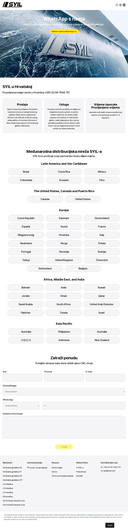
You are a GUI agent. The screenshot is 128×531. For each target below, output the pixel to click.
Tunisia (64, 312)
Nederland (26, 243)
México (102, 171)
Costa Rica (64, 171)
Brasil (26, 171)
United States (83, 199)
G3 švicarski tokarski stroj (14, 505)
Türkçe (26, 260)
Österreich (102, 260)
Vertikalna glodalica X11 (12, 480)
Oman (63, 295)
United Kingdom (64, 260)
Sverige (102, 251)
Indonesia (64, 340)
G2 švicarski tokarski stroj (14, 500)
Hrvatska (64, 234)
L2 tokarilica (8, 484)
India (63, 287)
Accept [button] (110, 525)
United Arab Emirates (101, 304)
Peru (101, 180)
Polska (102, 243)
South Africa (64, 304)
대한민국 (26, 340)
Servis (54, 472)
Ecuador (64, 180)
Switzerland (45, 268)
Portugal (26, 251)
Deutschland (102, 218)
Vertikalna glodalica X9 (12, 476)
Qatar (101, 295)
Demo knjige (57, 467)
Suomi (64, 226)
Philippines (64, 331)
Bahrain (26, 287)
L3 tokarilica (8, 488)
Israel (101, 312)
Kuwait (101, 287)
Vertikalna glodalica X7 (12, 472)
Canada (45, 199)
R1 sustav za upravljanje (37, 467)
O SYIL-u (80, 467)
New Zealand (102, 340)
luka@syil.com (109, 471)
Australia (26, 331)
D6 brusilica (8, 496)
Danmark (64, 218)
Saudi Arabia (26, 304)
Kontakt (79, 476)
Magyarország (26, 234)
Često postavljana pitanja (62, 476)
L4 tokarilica (8, 492)
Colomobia (26, 180)
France (102, 226)
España (26, 226)
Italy (102, 234)
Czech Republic (26, 218)
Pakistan (25, 312)
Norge (64, 243)
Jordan (26, 295)
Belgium (83, 268)
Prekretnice (81, 472)
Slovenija (64, 251)
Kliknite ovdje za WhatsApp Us (64, 31)
